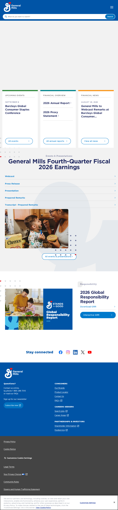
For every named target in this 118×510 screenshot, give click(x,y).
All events (13, 141)
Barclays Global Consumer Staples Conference (17, 110)
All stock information (16, 85)
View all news (91, 141)
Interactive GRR (91, 315)
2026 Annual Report (56, 103)
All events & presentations (58, 256)
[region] (59, 502)
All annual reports (55, 141)
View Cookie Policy (43, 507)
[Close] (114, 502)
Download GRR (88, 307)
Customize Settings (88, 503)
